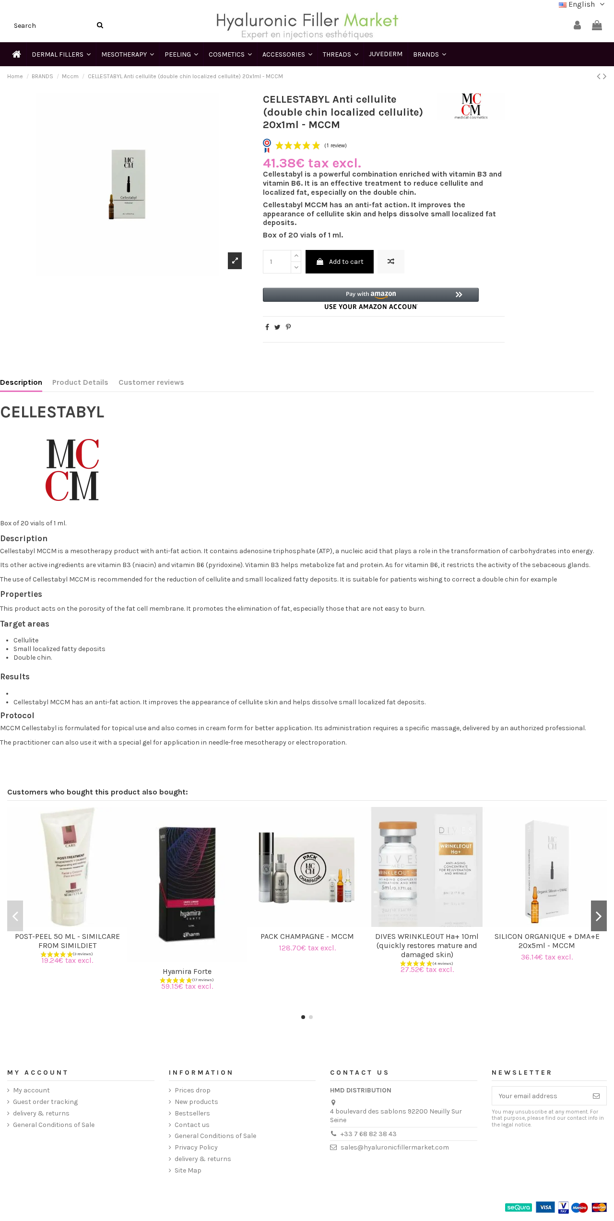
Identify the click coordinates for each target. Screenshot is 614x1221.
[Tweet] (277, 327)
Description (21, 382)
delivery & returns (41, 1113)
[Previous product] (600, 76)
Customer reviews (151, 382)
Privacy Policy (196, 1147)
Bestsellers (192, 1113)
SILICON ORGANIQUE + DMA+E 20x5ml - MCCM (547, 941)
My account (31, 1090)
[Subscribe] (596, 1096)
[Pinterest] (288, 327)
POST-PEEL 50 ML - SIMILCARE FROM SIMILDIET (67, 941)
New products (196, 1102)
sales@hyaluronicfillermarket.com (395, 1147)
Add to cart (346, 262)
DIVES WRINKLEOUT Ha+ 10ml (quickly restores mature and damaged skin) (427, 945)
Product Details (80, 382)
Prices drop (193, 1090)
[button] (371, 298)
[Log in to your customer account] (577, 25)
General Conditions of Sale (53, 1125)
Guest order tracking (45, 1102)
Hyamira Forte (187, 971)
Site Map (188, 1170)
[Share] (267, 327)
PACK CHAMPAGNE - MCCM (307, 936)
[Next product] (605, 76)
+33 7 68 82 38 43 (369, 1134)
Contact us (192, 1125)
